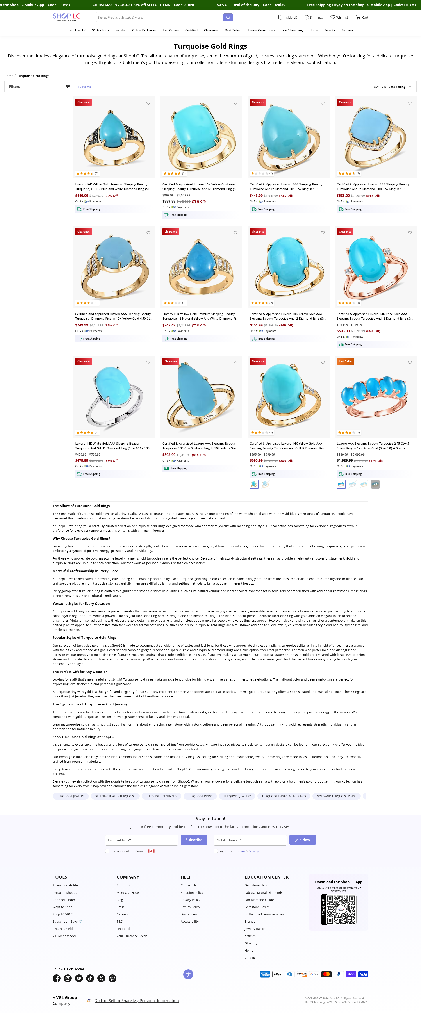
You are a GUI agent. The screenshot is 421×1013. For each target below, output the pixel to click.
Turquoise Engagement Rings (284, 796)
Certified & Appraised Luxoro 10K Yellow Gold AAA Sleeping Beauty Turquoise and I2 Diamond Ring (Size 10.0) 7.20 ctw (201, 186)
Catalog (250, 958)
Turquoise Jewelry (70, 796)
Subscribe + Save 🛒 (67, 921)
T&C (120, 921)
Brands (250, 921)
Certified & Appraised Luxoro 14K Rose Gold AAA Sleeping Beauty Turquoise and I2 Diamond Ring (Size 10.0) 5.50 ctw (375, 316)
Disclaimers (189, 914)
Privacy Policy (190, 900)
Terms (240, 851)
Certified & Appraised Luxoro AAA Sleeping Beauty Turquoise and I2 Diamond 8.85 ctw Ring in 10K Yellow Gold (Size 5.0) (286, 186)
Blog (120, 900)
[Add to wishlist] (148, 103)
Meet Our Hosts (128, 892)
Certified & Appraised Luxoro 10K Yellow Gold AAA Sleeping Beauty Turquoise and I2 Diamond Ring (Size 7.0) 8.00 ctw (288, 316)
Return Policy (190, 907)
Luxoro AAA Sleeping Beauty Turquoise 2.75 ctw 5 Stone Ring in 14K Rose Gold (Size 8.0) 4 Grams (373, 445)
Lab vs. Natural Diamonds (264, 892)
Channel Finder (64, 900)
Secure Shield (63, 929)
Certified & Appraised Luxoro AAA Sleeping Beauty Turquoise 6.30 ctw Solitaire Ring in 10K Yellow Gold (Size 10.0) (199, 445)
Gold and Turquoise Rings (336, 796)
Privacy (253, 851)
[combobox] (160, 17)
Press (121, 907)
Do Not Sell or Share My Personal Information (137, 1000)
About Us (123, 885)
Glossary (251, 943)
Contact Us (188, 885)
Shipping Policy (192, 892)
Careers (122, 914)
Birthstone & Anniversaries (264, 914)
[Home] (74, 17)
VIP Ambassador (64, 936)
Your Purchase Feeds (132, 936)
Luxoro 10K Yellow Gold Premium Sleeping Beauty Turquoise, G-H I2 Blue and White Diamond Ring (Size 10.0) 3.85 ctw (113, 186)
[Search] (228, 17)
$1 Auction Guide (65, 885)
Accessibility (190, 921)
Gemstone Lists (256, 885)
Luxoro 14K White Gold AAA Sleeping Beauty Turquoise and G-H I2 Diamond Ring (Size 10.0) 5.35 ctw (112, 445)
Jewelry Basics (255, 929)
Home (249, 950)
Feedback (123, 929)
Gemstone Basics (257, 907)
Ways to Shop (62, 907)
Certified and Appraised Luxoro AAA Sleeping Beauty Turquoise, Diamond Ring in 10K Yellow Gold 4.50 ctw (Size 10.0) (113, 316)
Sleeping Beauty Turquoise (115, 796)
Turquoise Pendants (161, 796)
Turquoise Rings (200, 796)
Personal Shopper (66, 892)
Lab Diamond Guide (259, 900)
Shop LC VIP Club (65, 914)
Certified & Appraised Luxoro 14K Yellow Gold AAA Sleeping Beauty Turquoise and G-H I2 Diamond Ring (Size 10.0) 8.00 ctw (288, 445)
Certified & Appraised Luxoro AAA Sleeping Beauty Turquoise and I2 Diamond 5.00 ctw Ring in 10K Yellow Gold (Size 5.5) (373, 186)
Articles (250, 936)
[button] (393, 86)
